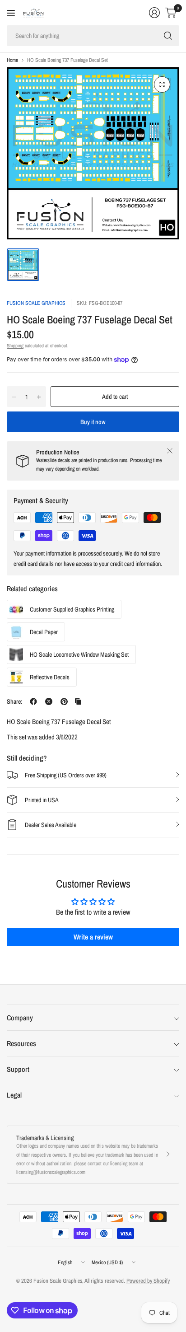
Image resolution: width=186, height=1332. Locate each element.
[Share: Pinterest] (64, 701)
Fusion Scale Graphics (36, 303)
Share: (14, 701)
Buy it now (93, 422)
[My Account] (154, 13)
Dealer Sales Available (50, 825)
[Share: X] (49, 701)
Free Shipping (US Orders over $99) (66, 775)
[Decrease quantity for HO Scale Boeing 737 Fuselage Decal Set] (14, 397)
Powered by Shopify (148, 1281)
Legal (14, 1095)
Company (20, 1018)
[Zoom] (162, 84)
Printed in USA (42, 800)
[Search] (168, 35)
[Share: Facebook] (33, 701)
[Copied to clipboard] (78, 701)
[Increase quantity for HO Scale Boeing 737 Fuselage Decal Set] (39, 397)
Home (12, 60)
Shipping (15, 345)
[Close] (170, 451)
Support (18, 1069)
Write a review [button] (93, 937)
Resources (21, 1043)
